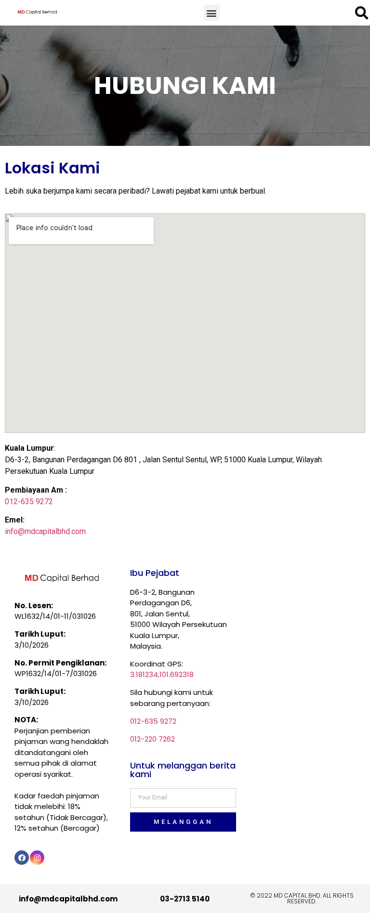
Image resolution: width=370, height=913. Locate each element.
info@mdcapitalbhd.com (45, 531)
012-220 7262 (152, 739)
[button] (212, 13)
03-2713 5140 (185, 899)
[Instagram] (37, 857)
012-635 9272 (29, 501)
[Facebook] (21, 857)
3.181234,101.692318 (162, 674)
